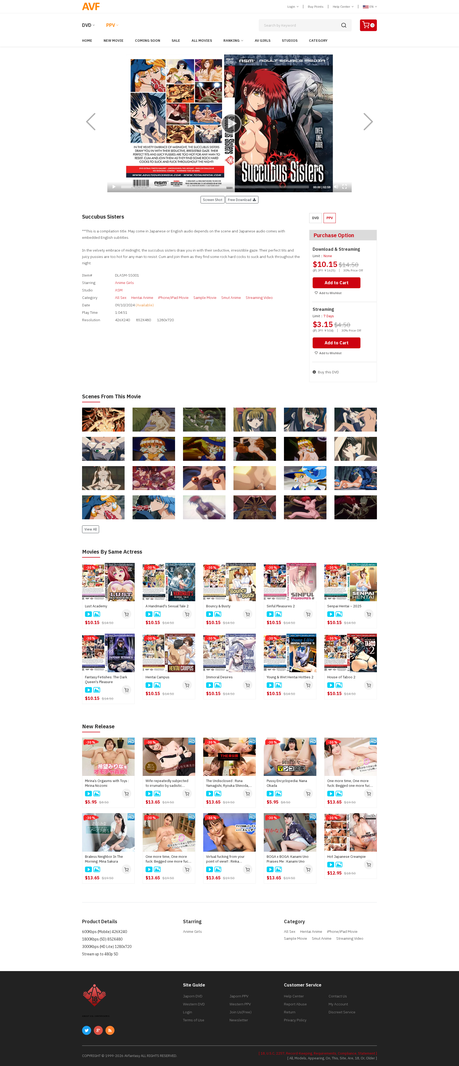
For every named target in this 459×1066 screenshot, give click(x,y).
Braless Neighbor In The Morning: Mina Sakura (104, 859)
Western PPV (240, 1004)
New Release (98, 726)
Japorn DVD (192, 996)
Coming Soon (147, 40)
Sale (176, 40)
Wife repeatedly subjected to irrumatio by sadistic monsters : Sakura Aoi (167, 783)
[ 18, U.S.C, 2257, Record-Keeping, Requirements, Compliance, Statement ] (318, 1053)
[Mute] (336, 186)
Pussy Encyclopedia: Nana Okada (287, 783)
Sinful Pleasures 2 (281, 606)
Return (289, 1012)
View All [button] (90, 529)
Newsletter (239, 1020)
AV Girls (262, 40)
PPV (110, 25)
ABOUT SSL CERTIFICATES (95, 1016)
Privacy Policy (295, 1020)
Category (318, 40)
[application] (229, 123)
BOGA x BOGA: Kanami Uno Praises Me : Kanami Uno (288, 859)
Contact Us (338, 996)
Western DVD (194, 1004)
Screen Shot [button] (212, 200)
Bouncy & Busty (218, 606)
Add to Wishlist (330, 293)
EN (371, 7)
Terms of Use (193, 1020)
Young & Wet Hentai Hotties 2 (290, 677)
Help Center (342, 7)
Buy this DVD (328, 372)
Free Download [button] (240, 200)
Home (87, 40)
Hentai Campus (157, 677)
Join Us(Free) (241, 1012)
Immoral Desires (219, 677)
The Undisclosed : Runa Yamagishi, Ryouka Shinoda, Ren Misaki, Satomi (227, 783)
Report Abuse (295, 1004)
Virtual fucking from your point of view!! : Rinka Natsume (225, 859)
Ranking (231, 40)
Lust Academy (96, 606)
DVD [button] (315, 218)
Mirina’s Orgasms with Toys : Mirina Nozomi (107, 783)
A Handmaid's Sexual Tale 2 (167, 606)
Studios (290, 40)
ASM (118, 290)
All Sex (120, 297)
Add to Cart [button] (336, 282)
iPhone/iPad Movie (173, 297)
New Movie (114, 40)
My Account (338, 1004)
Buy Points (316, 7)
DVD (86, 25)
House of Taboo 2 (341, 677)
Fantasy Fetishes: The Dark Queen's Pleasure (106, 679)
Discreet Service (342, 1012)
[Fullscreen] (344, 186)
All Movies (202, 40)
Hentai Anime (142, 297)
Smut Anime (231, 297)
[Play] (229, 123)
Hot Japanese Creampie (346, 856)
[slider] (215, 187)
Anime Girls (124, 282)
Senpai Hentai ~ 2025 (344, 606)
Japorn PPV (239, 996)
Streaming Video (259, 297)
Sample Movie (204, 297)
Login (291, 7)
